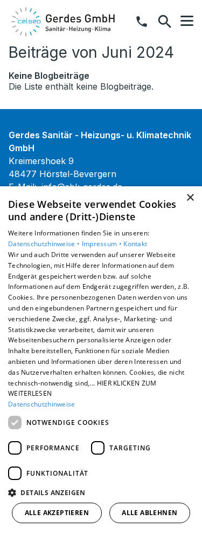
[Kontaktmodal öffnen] (141, 21)
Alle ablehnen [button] (149, 512)
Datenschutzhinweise (41, 404)
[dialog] (101, 360)
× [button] (190, 198)
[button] (187, 21)
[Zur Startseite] (64, 21)
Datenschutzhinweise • (45, 243)
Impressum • (103, 243)
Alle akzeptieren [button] (57, 512)
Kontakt (135, 243)
